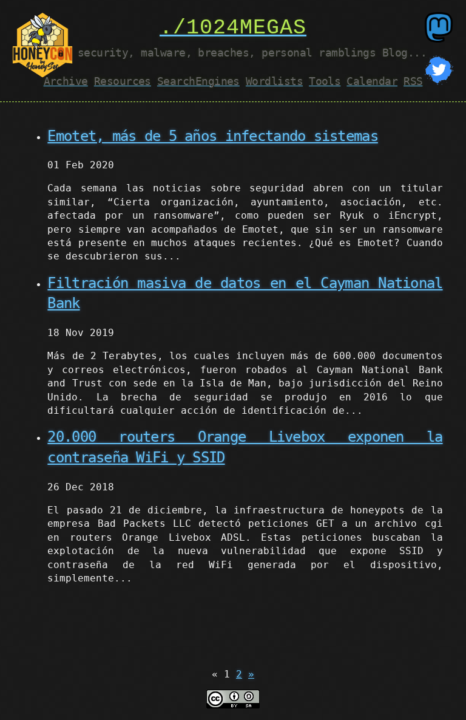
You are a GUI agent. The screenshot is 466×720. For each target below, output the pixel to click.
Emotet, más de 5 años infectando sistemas (212, 136)
